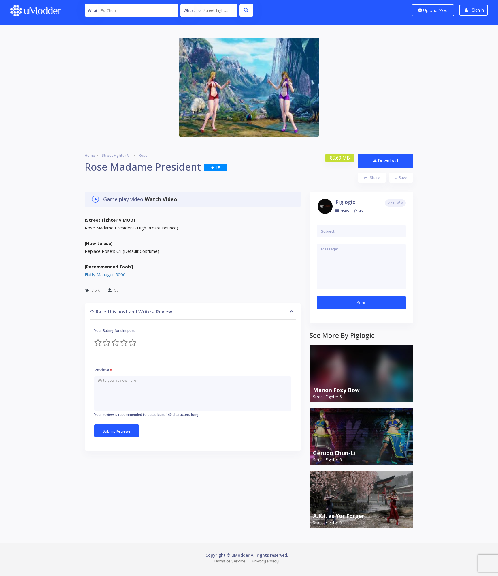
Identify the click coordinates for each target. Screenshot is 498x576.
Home (90, 155)
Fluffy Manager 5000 (105, 274)
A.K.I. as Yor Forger (338, 516)
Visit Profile (395, 203)
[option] (249, 87)
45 (360, 211)
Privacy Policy (265, 561)
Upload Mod (435, 10)
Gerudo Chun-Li (334, 453)
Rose (143, 155)
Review (103, 370)
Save (403, 177)
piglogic (345, 202)
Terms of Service (229, 561)
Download (388, 161)
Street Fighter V (115, 155)
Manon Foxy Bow (336, 390)
